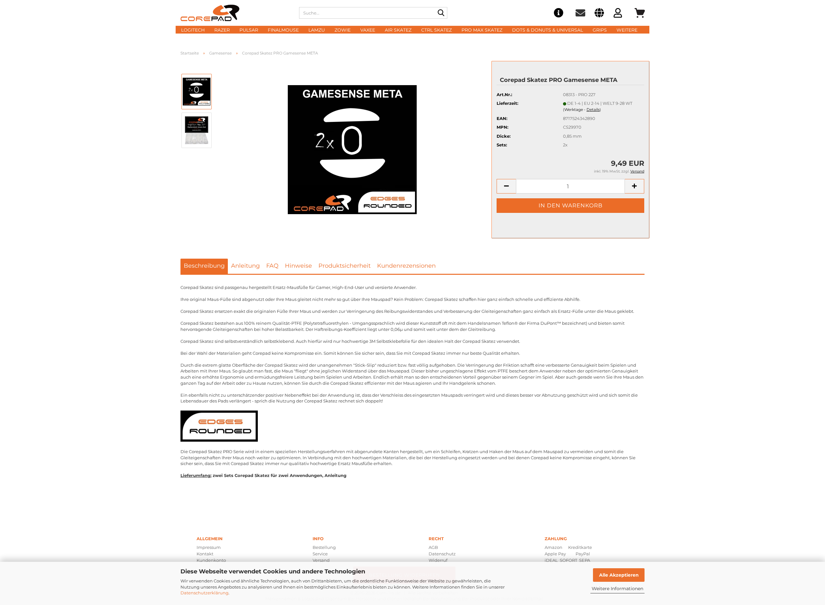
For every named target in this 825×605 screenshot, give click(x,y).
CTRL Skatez (436, 30)
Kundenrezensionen (406, 265)
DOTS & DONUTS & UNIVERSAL (547, 30)
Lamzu (316, 30)
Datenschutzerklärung (204, 592)
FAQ (272, 265)
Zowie (343, 30)
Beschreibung (204, 265)
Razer (222, 30)
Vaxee (367, 30)
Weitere (626, 30)
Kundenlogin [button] (618, 14)
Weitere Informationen (617, 588)
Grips (600, 30)
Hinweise (298, 265)
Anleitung (245, 265)
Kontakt (205, 553)
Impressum (209, 547)
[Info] (558, 13)
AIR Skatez (398, 30)
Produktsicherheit (344, 265)
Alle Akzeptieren (619, 575)
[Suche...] (441, 13)
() (582, 109)
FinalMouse (283, 30)
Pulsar (248, 30)
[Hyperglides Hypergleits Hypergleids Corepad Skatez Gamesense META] (352, 149)
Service (320, 553)
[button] (599, 14)
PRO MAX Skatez (481, 30)
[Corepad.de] (234, 13)
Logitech (193, 30)
